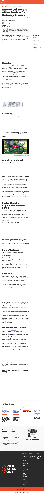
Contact (31, 459)
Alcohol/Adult (25, 463)
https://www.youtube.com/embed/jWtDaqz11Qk (21, 155)
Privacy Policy (39, 456)
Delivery (24, 457)
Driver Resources (8, 6)
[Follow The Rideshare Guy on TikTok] (30, 489)
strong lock (17, 346)
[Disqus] (17, 387)
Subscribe (31, 457)
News (24, 484)
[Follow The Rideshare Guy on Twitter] (14, 489)
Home (3, 6)
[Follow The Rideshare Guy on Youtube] (26, 489)
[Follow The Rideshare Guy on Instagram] (20, 489)
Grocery (24, 460)
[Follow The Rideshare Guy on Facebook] (23, 489)
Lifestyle (24, 479)
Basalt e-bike (12, 36)
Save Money (25, 469)
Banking (24, 470)
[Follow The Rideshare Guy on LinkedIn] (17, 489)
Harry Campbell (8, 23)
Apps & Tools (25, 456)
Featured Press (32, 456)
